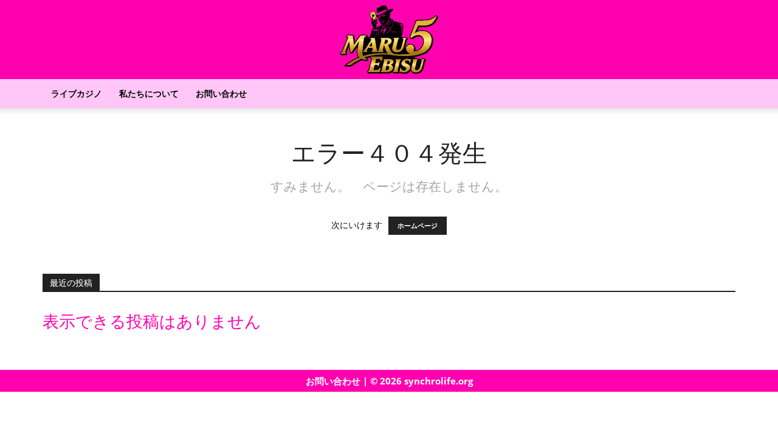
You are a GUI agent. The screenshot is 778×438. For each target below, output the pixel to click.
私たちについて (149, 93)
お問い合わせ (221, 93)
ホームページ (418, 225)
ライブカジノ (76, 93)
